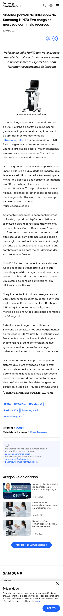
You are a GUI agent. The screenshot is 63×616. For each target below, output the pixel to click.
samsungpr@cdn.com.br (17, 459)
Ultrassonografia (13, 416)
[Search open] (44, 5)
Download (48, 38)
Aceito (51, 608)
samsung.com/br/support (17, 454)
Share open (55, 38)
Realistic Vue (11, 410)
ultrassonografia (13, 140)
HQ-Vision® (35, 404)
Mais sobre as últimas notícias (30, 545)
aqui (39, 601)
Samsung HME (30, 410)
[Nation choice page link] (51, 5)
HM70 (7, 404)
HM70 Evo (20, 404)
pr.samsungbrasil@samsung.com (21, 462)
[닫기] (57, 583)
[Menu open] (57, 5)
